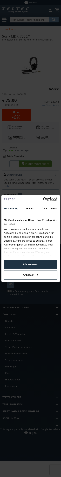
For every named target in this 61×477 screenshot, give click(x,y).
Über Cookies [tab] (49, 208)
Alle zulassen (30, 264)
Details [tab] (30, 208)
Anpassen (28, 274)
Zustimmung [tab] (11, 208)
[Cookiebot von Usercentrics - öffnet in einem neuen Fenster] (43, 199)
